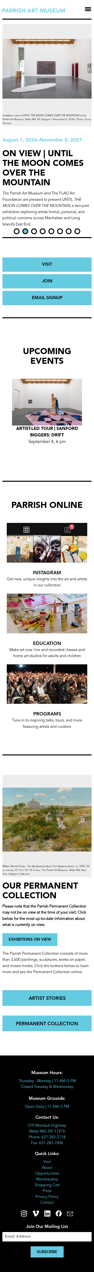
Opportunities (47, 1174)
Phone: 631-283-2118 (47, 1137)
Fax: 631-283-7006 (47, 1143)
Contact (47, 1203)
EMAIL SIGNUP (47, 298)
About (47, 1168)
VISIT (47, 264)
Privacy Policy (47, 1197)
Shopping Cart (47, 1185)
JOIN (47, 281)
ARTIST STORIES (47, 998)
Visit (47, 1162)
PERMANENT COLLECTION (47, 1024)
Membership (47, 1179)
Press (47, 1191)
